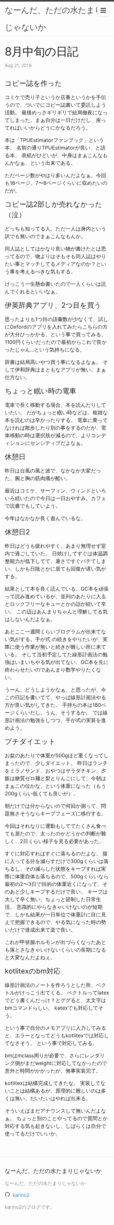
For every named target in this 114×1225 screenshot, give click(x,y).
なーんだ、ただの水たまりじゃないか (54, 18)
